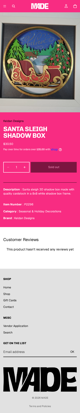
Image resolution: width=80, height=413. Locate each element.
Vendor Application (15, 326)
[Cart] (75, 6)
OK (72, 352)
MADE (44, 397)
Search (8, 332)
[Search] (13, 6)
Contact (8, 307)
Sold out (53, 167)
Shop (6, 294)
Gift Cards (9, 300)
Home (7, 287)
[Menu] (4, 6)
